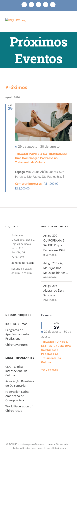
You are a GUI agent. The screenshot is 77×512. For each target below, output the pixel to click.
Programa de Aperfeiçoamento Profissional (17, 334)
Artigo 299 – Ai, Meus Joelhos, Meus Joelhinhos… (55, 268)
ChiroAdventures (16, 345)
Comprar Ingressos (28, 184)
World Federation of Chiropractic (18, 408)
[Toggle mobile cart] (63, 23)
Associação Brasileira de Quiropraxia (19, 383)
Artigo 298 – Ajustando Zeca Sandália (53, 290)
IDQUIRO (13, 444)
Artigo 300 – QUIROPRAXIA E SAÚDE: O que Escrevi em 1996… (55, 243)
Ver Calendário (49, 369)
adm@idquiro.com (22, 262)
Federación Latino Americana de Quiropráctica (17, 396)
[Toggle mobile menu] (70, 23)
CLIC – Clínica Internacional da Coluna (16, 371)
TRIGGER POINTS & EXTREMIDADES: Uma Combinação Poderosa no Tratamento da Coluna (41, 158)
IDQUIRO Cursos (16, 324)
